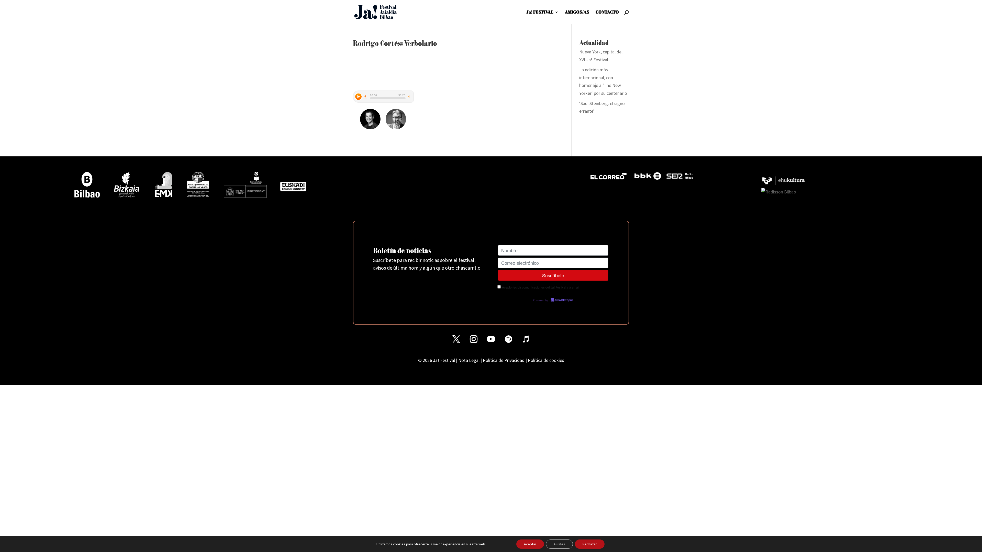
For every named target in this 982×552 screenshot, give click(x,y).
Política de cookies (546, 360)
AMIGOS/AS (577, 12)
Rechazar (590, 544)
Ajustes (559, 544)
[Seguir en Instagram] (473, 339)
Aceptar (530, 544)
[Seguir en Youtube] (491, 339)
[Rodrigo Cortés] (370, 126)
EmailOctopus (564, 300)
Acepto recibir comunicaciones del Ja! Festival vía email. (541, 287)
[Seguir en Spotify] (508, 339)
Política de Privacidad (504, 360)
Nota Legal (468, 360)
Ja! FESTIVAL (539, 12)
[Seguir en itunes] (525, 339)
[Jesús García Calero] (396, 126)
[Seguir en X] (456, 339)
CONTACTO (607, 12)
